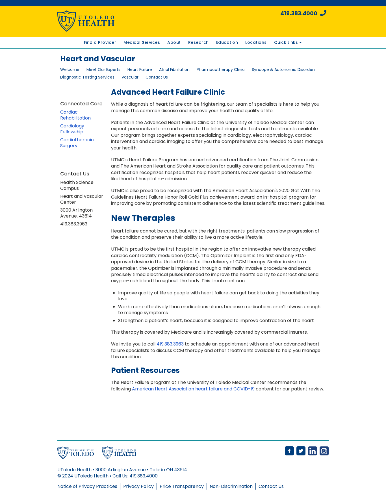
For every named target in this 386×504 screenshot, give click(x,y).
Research (198, 42)
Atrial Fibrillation (174, 69)
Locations (256, 42)
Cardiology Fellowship (72, 129)
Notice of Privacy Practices (87, 486)
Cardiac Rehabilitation (75, 115)
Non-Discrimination (231, 486)
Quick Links (286, 42)
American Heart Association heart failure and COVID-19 (193, 389)
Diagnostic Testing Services (87, 77)
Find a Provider (100, 42)
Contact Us (157, 77)
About (174, 42)
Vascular (130, 77)
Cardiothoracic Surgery (77, 143)
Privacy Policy (138, 486)
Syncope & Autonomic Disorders (284, 69)
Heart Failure (139, 69)
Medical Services (141, 42)
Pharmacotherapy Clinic (221, 69)
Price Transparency (182, 486)
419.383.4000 (298, 13)
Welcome (69, 69)
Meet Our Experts (103, 69)
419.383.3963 (170, 344)
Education (227, 42)
